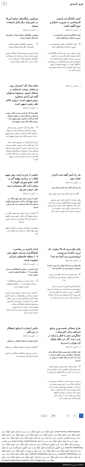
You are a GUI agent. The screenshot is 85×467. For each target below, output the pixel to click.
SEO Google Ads (37, 460)
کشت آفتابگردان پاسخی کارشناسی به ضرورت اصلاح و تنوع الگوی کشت (65, 22)
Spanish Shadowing (74, 447)
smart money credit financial (67, 432)
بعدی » (43, 416)
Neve (81, 465)
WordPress (67, 465)
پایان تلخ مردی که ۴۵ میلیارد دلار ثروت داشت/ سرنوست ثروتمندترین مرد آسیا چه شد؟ (64, 253)
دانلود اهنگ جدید (47, 432)
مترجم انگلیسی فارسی (66, 438)
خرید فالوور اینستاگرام (50, 444)
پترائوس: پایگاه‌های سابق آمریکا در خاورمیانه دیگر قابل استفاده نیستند (22, 22)
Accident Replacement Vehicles (16, 460)
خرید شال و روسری (33, 451)
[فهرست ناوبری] (4, 4)
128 (53, 416)
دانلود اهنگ (24, 454)
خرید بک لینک (21, 432)
